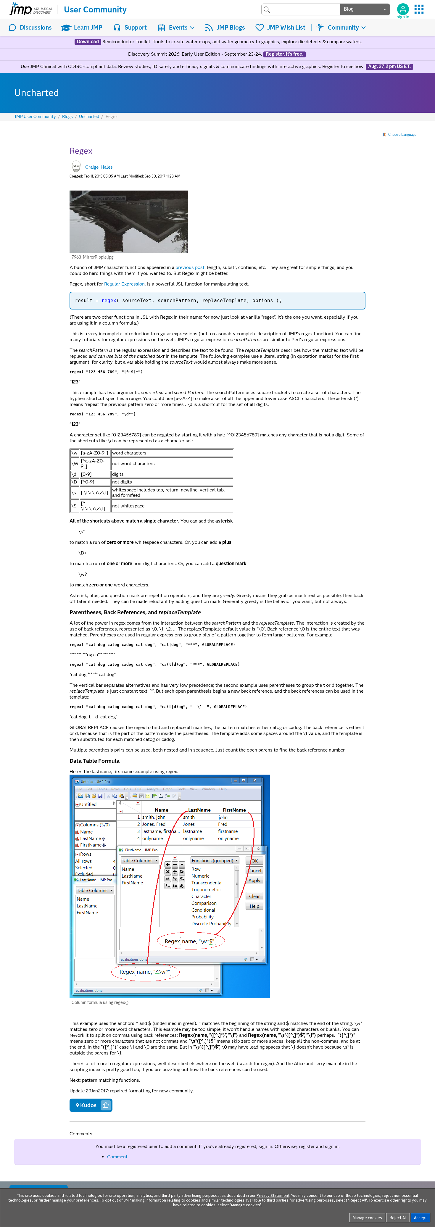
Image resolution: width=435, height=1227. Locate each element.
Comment (117, 1157)
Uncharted (89, 116)
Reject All (398, 1217)
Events (178, 27)
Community (343, 27)
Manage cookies (367, 1217)
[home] (30, 9)
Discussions (36, 27)
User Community (95, 9)
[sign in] (403, 9)
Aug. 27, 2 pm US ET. (389, 66)
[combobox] (300, 9)
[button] (129, 222)
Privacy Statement (273, 1195)
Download (88, 41)
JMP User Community (35, 116)
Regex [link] (112, 116)
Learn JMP (88, 27)
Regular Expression (124, 284)
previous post (189, 267)
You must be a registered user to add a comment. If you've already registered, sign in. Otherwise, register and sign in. (217, 1146)
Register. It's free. (284, 54)
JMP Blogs (231, 27)
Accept (420, 1217)
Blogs (67, 116)
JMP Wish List (286, 27)
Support (136, 27)
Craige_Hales (99, 167)
